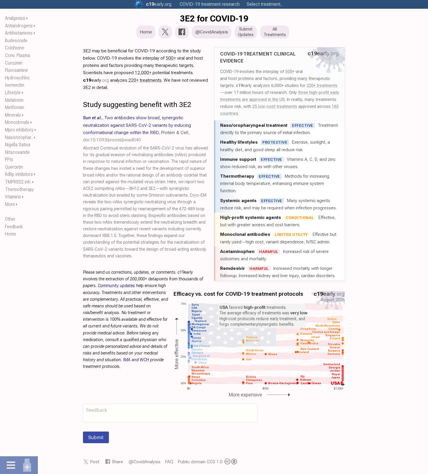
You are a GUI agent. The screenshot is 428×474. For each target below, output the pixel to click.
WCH (144, 359)
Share (117, 461)
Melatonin (14, 100)
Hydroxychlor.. (18, 78)
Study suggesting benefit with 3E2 (137, 104)
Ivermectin (14, 85)
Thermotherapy (19, 189)
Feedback (14, 226)
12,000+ (143, 72)
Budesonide (16, 40)
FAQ (169, 461)
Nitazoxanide (17, 152)
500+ (289, 71)
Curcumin (13, 63)
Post (94, 461)
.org (158, 4)
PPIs (9, 159)
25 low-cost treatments (274, 106)
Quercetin (14, 167)
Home (10, 234)
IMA (126, 359)
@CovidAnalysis (144, 461)
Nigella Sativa (17, 144)
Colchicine (14, 48)
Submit (96, 437)
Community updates (116, 285)
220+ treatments (322, 85)
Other (10, 219)
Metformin (14, 107)
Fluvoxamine (16, 70)
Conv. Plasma (17, 55)
